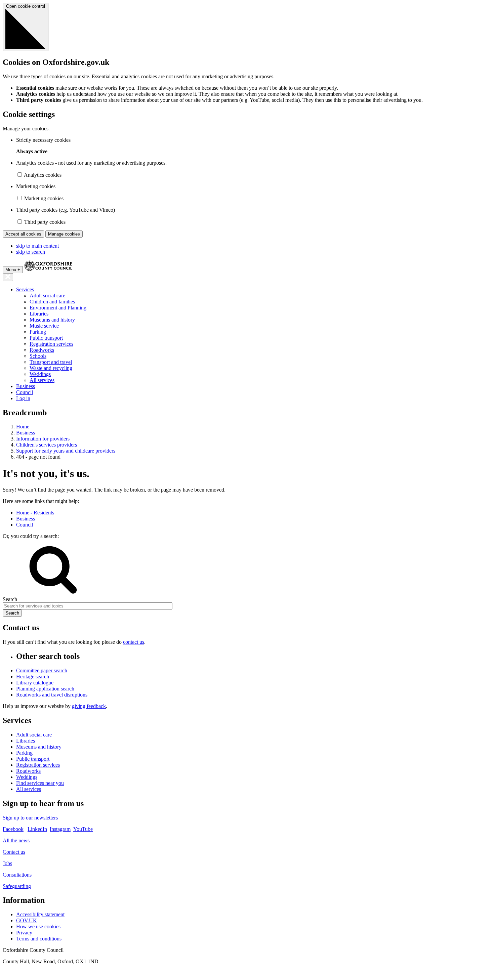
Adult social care (47, 295)
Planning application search (45, 688)
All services (42, 380)
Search (10, 599)
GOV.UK (26, 920)
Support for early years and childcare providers (65, 451)
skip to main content (37, 246)
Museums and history (52, 320)
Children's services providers (46, 445)
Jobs (7, 863)
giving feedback (89, 706)
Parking (38, 332)
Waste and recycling (51, 368)
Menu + (12, 269)
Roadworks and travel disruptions (51, 695)
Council (24, 392)
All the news (16, 840)
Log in (23, 398)
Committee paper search (41, 670)
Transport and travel (51, 362)
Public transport (46, 338)
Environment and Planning (58, 307)
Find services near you (40, 783)
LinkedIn (37, 829)
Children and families (52, 301)
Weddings (40, 374)
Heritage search (32, 676)
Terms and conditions (38, 938)
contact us (133, 642)
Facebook (13, 829)
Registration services (51, 344)
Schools (38, 356)
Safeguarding (17, 886)
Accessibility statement (40, 914)
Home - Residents (35, 512)
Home (22, 426)
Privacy (24, 932)
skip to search (30, 252)
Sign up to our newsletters (30, 817)
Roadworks (42, 350)
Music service (44, 326)
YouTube (83, 829)
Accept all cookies (23, 234)
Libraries (39, 314)
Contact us (14, 852)
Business (25, 386)
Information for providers (43, 438)
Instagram (60, 829)
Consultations (17, 875)
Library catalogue (34, 682)
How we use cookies (38, 926)
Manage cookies (64, 234)
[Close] (8, 277)
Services (25, 289)
